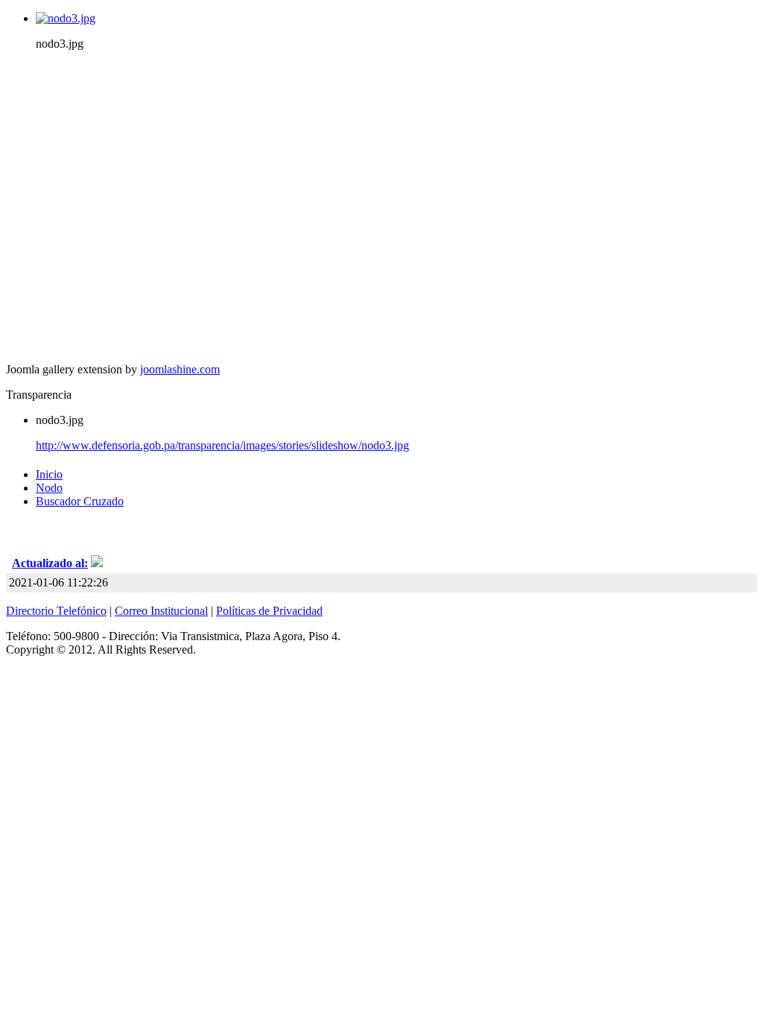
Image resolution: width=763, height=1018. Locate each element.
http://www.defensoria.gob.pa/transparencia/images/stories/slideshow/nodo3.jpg (222, 445)
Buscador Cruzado (80, 501)
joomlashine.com (180, 369)
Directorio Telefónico (56, 610)
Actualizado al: (50, 563)
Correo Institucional (161, 610)
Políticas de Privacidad (269, 610)
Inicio (49, 474)
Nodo (49, 487)
